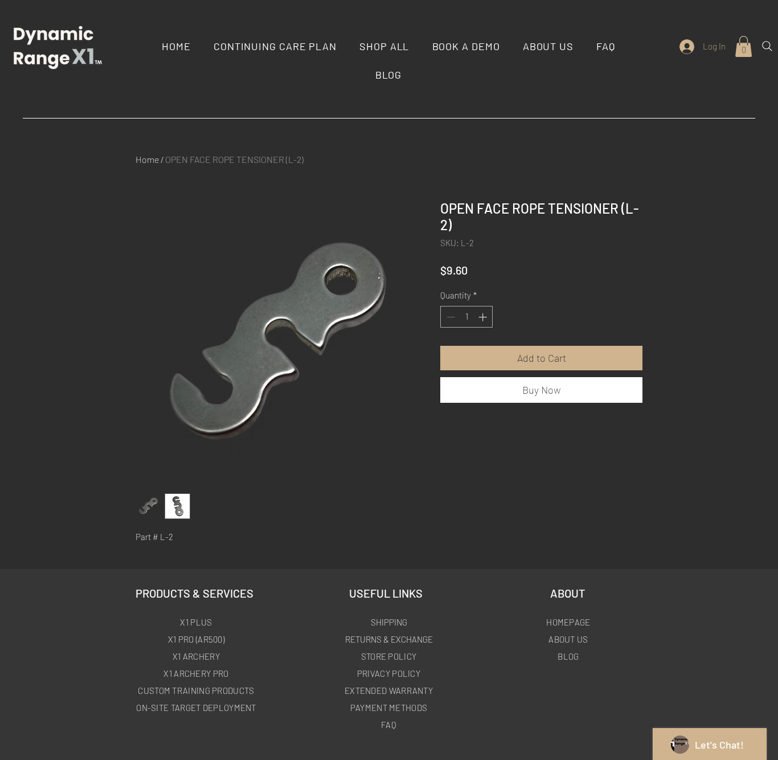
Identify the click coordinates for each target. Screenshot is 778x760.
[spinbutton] (466, 317)
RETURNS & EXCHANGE (389, 639)
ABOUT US (568, 639)
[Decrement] (449, 317)
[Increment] (484, 317)
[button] (743, 46)
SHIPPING (389, 622)
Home (147, 159)
